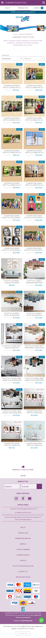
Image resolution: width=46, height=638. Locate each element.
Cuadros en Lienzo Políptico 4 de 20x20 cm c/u (34, 217)
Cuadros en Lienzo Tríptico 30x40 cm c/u (11, 184)
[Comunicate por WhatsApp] (41, 620)
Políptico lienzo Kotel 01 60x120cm (12, 314)
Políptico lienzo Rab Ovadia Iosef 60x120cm (11, 412)
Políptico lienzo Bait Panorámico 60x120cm (34, 347)
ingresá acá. (37, 615)
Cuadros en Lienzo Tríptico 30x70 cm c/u (34, 184)
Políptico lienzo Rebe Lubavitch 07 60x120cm (34, 379)
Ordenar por (5, 55)
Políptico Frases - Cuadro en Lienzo (12, 282)
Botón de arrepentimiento (23, 617)
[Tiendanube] (23, 621)
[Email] (29, 498)
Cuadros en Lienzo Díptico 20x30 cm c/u (12, 86)
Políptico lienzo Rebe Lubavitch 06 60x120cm (11, 379)
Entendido (23, 633)
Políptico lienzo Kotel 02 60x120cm (34, 314)
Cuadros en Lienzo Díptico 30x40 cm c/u (34, 86)
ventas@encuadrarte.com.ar (23, 512)
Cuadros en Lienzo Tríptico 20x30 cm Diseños (12, 444)
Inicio (15, 34)
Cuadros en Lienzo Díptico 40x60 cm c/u (34, 119)
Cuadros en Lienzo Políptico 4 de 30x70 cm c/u (34, 249)
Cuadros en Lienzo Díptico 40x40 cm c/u (12, 119)
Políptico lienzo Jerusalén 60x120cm (34, 282)
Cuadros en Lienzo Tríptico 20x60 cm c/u (34, 151)
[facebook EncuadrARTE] (23, 498)
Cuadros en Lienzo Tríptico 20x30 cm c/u (11, 151)
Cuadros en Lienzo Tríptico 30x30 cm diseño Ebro (34, 444)
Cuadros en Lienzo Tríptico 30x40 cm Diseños (34, 412)
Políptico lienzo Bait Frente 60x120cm (11, 347)
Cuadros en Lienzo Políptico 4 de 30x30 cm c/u (12, 249)
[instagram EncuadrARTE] (16, 498)
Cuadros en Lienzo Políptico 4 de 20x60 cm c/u (12, 217)
